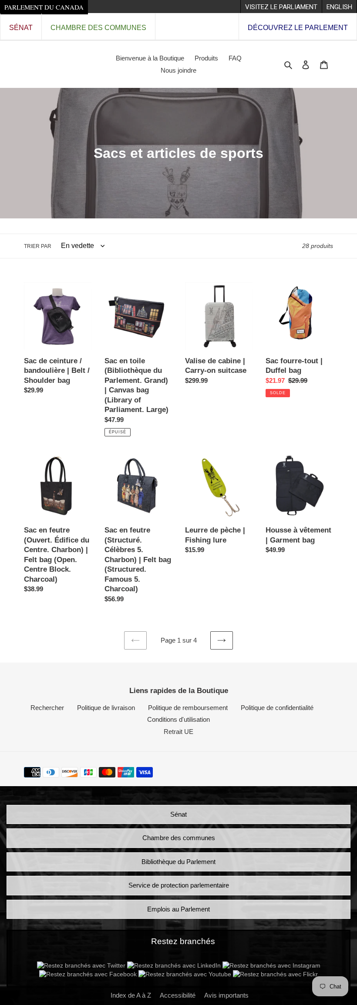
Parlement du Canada (44, 7)
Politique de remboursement (188, 707)
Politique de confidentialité (277, 707)
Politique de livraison (106, 707)
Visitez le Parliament (281, 7)
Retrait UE (178, 731)
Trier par (37, 246)
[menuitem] (281, 6)
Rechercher (47, 707)
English (339, 7)
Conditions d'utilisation (178, 719)
